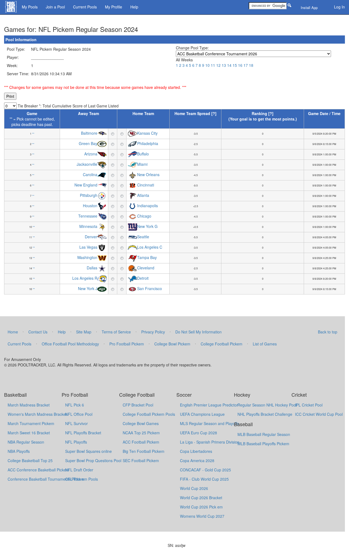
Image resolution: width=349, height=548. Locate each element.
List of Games (265, 344)
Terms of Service (116, 332)
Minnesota (88, 226)
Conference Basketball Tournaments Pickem (46, 479)
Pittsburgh (88, 195)
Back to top (327, 332)
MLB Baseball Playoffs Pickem (263, 443)
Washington (87, 257)
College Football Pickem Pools (149, 414)
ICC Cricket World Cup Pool (319, 414)
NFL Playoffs (76, 442)
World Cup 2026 (194, 488)
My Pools (30, 7)
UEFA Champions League (202, 414)
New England (85, 185)
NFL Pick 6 (74, 405)
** (33, 134)
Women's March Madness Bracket (37, 414)
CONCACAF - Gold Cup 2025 (205, 469)
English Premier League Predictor (209, 405)
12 (218, 65)
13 (224, 65)
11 (213, 65)
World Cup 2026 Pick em (201, 507)
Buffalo (143, 154)
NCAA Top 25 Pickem (141, 432)
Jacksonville (87, 164)
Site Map (83, 332)
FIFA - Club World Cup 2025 (204, 479)
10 (207, 65)
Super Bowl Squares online (88, 451)
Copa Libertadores (196, 451)
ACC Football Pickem (141, 442)
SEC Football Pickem (141, 460)
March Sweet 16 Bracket (29, 432)
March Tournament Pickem (31, 423)
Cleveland (145, 268)
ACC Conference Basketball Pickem (38, 469)
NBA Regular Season (26, 442)
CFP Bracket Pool (138, 405)
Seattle (143, 237)
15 (235, 65)
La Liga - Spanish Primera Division (209, 442)
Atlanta (143, 195)
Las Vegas (88, 247)
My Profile (113, 7)
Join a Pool (55, 7)
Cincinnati (145, 185)
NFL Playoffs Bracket (83, 432)
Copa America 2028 (197, 460)
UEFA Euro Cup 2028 (198, 432)
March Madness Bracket (29, 405)
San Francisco (149, 288)
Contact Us (37, 332)
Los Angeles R (84, 278)
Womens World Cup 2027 (202, 516)
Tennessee (87, 216)
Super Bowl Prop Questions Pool (93, 460)
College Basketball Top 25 (30, 460)
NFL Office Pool (78, 414)
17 (245, 65)
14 (229, 65)
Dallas (92, 268)
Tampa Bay (147, 257)
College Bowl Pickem (172, 344)
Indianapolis (147, 206)
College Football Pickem (221, 344)
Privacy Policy (153, 332)
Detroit (143, 278)
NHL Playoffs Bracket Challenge (264, 414)
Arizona (90, 154)
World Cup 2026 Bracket (201, 497)
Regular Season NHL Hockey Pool (267, 405)
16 (240, 65)
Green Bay (88, 143)
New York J (87, 288)
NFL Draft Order (79, 469)
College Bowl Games (141, 423)
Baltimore (89, 133)
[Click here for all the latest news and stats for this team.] (102, 133)
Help (134, 7)
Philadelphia (147, 143)
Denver (91, 237)
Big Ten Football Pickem (143, 451)
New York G (147, 226)
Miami (142, 164)
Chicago (144, 216)
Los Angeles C (149, 247)
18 (251, 65)
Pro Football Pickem (126, 344)
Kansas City (147, 133)
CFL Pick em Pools (81, 479)
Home (13, 332)
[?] (213, 113)
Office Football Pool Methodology (70, 344)
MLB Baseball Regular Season (263, 434)
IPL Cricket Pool (309, 405)
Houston (90, 206)
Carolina (90, 174)
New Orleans (148, 174)
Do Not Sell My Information (198, 332)
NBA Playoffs (19, 451)
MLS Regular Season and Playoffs (209, 423)
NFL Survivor (76, 423)
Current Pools (85, 7)
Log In (339, 7)
